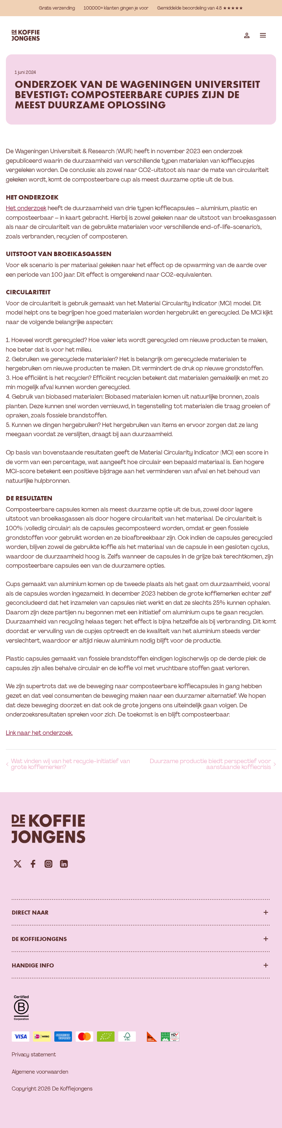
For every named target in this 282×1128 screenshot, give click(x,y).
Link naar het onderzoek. (39, 733)
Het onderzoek (26, 208)
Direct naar (30, 912)
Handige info (33, 965)
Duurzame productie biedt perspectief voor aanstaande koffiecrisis (210, 764)
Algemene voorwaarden (40, 1071)
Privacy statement (34, 1054)
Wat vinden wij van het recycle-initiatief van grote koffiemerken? (70, 764)
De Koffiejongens (39, 938)
